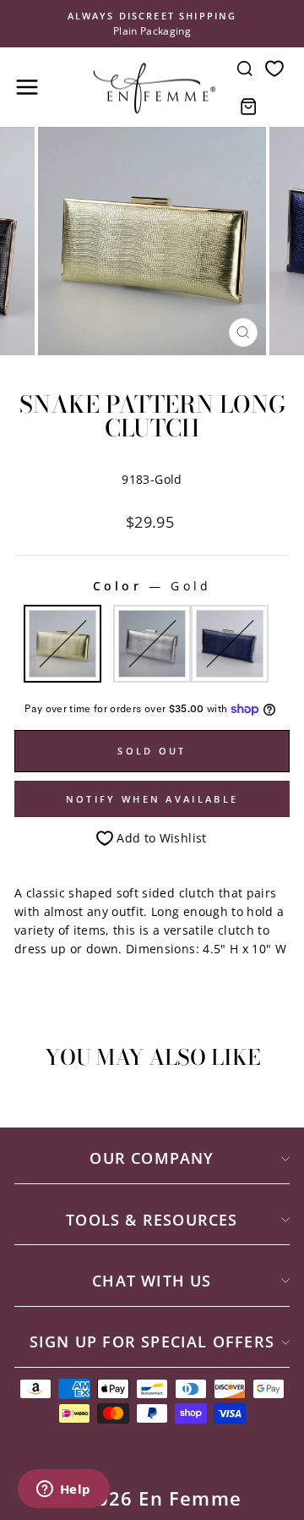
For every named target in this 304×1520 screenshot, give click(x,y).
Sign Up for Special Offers (152, 1341)
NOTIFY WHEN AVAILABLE (152, 799)
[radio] (62, 644)
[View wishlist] (274, 68)
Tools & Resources (151, 1220)
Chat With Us (151, 1280)
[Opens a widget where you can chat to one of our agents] (63, 1490)
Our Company (152, 1158)
